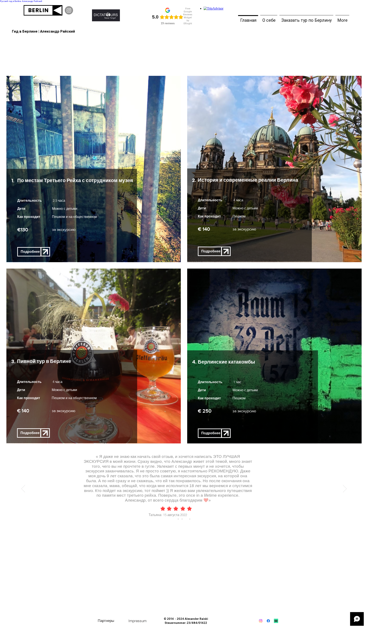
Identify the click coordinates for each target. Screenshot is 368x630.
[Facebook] (268, 621)
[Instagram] (69, 10)
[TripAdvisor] (276, 621)
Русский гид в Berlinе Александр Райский (21, 1)
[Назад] (23, 489)
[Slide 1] (178, 519)
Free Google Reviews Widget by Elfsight (187, 16)
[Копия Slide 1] (182, 519)
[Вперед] (345, 489)
